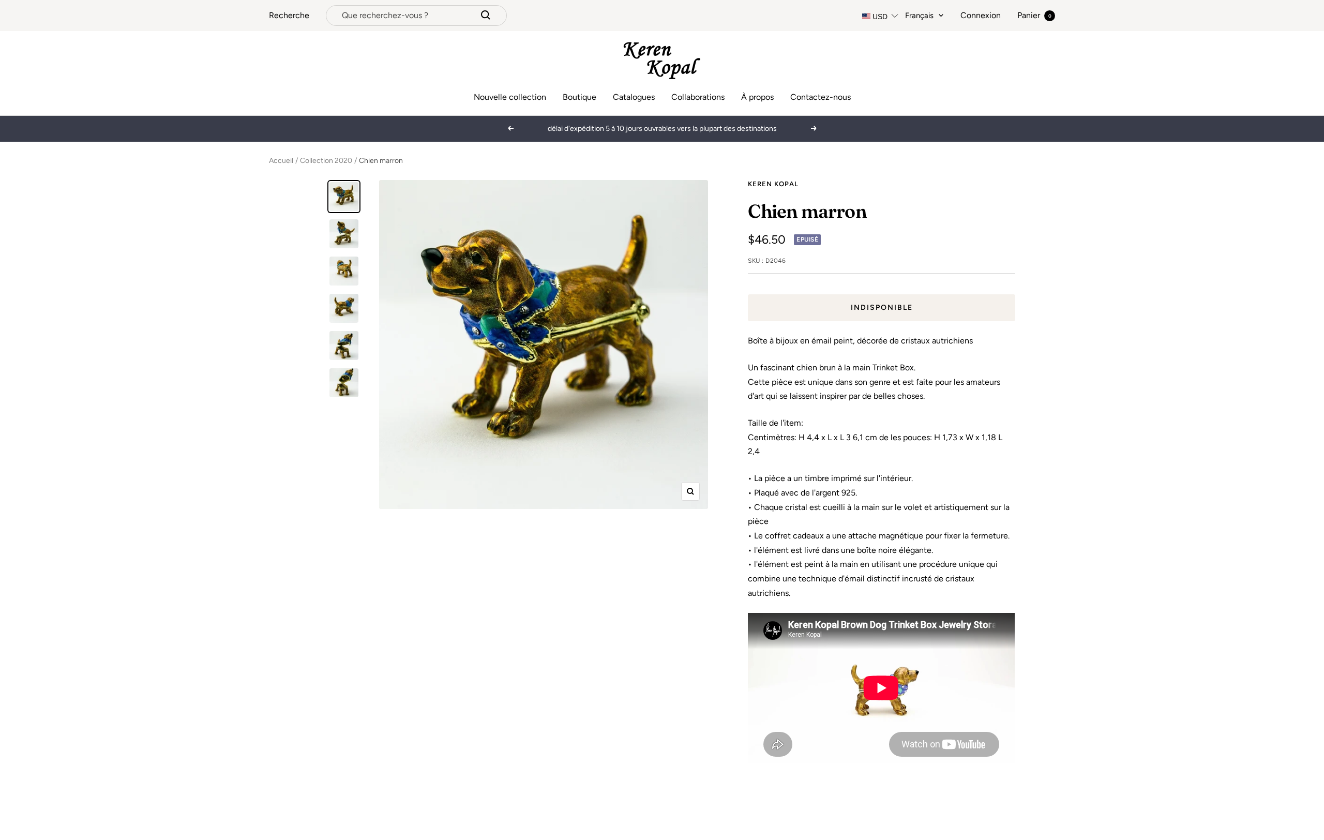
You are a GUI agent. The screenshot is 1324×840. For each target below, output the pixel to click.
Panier (1034, 15)
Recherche (289, 15)
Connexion (980, 15)
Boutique (579, 97)
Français (919, 15)
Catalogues (634, 97)
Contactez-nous (820, 97)
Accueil (281, 160)
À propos (757, 97)
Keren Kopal (773, 184)
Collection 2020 (326, 160)
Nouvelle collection (510, 97)
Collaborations (698, 97)
